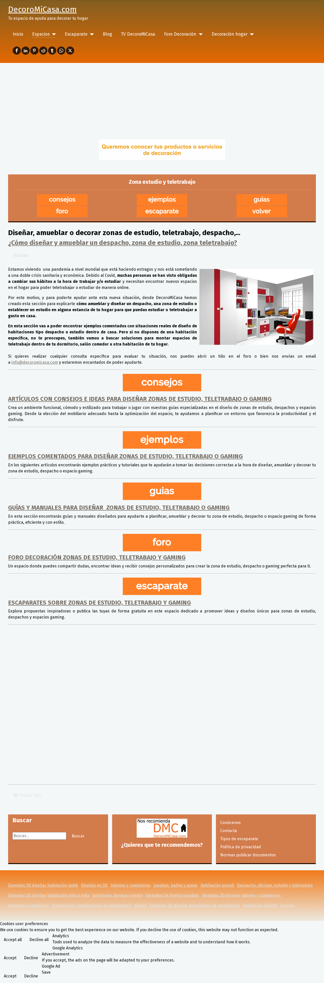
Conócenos (230, 822)
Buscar (78, 836)
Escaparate (76, 34)
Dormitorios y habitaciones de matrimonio (91, 905)
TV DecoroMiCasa (138, 34)
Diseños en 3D (94, 885)
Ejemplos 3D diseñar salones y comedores (241, 895)
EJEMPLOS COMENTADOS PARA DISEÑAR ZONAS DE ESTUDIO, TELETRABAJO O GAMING (125, 456)
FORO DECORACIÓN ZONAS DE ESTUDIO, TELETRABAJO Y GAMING (97, 557)
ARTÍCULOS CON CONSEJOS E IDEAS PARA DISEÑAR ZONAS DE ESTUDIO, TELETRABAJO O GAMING (140, 398)
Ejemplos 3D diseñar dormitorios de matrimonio (194, 905)
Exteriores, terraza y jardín (117, 895)
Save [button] (46, 972)
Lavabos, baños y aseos (175, 885)
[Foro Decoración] (199, 34)
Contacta (228, 830)
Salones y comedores (130, 885)
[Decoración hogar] (251, 34)
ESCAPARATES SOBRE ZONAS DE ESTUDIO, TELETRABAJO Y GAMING (99, 602)
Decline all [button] (39, 939)
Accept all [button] (13, 939)
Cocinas (287, 905)
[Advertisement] (162, 100)
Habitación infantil (259, 905)
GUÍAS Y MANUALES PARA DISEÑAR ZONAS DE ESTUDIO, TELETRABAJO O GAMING (119, 507)
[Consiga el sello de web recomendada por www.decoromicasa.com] (162, 828)
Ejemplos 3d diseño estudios (172, 895)
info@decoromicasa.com (34, 362)
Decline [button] (31, 957)
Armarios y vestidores (28, 905)
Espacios (41, 34)
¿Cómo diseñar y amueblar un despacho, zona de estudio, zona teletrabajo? (122, 243)
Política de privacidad (240, 846)
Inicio (18, 34)
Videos (140, 905)
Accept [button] (10, 957)
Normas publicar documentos (248, 855)
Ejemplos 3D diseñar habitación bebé (43, 885)
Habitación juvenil (217, 885)
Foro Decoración (180, 34)
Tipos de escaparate (239, 838)
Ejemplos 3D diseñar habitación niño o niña (48, 895)
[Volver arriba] (315, 973)
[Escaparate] (91, 34)
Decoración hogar (230, 34)
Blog (107, 34)
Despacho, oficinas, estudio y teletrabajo (275, 885)
